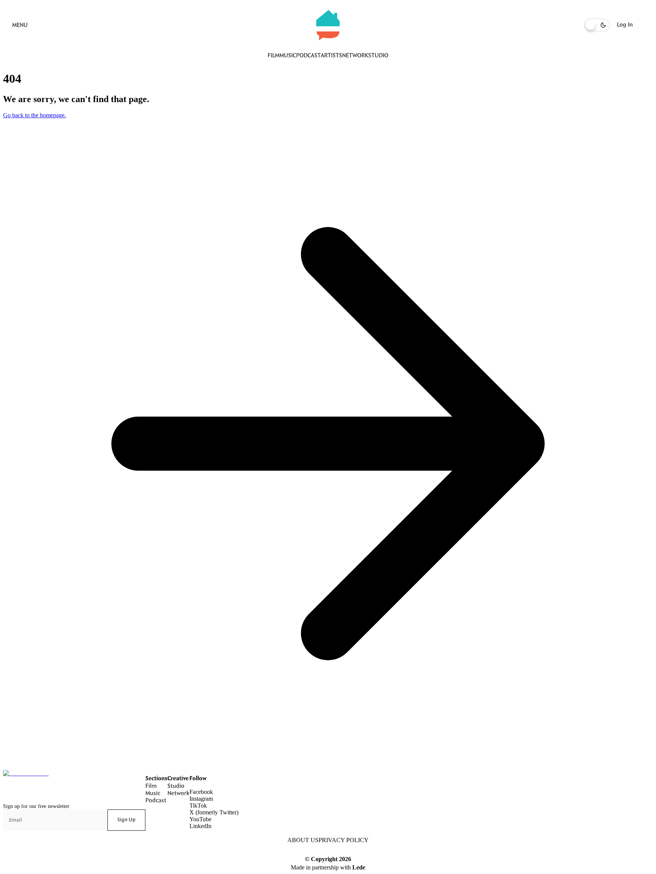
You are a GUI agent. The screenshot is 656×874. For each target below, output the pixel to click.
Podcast (308, 55)
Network (355, 55)
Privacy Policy (344, 840)
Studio (378, 55)
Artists (331, 55)
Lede (358, 867)
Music (287, 55)
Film (273, 55)
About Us (303, 840)
